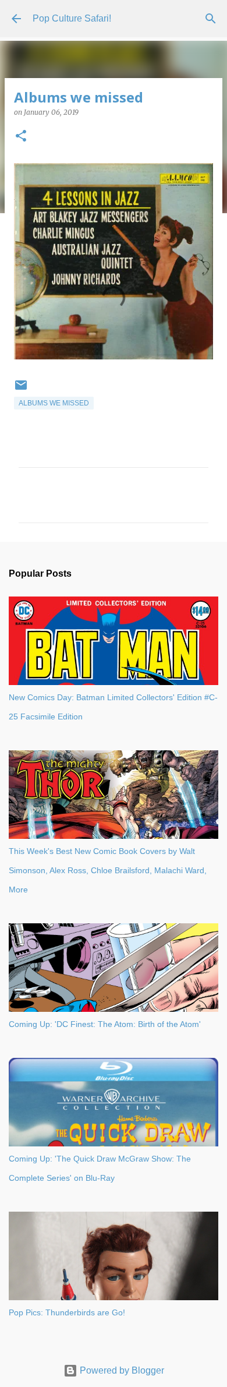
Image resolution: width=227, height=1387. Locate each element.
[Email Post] (21, 390)
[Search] (211, 19)
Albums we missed (54, 403)
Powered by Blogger (120, 1370)
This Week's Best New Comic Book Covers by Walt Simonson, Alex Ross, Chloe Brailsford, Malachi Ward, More (108, 870)
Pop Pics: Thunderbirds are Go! (67, 1312)
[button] (21, 136)
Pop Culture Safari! (72, 18)
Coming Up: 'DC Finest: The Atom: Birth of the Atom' (105, 1024)
